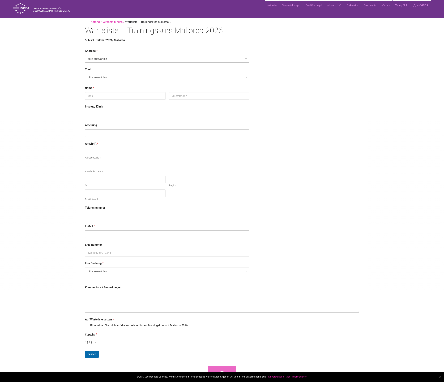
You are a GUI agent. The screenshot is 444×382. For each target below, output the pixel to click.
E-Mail (90, 226)
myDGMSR (422, 5)
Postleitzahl (91, 199)
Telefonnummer (95, 207)
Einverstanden (276, 376)
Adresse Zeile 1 (93, 157)
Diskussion (352, 5)
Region (172, 185)
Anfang (95, 22)
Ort (86, 185)
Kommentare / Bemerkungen (103, 287)
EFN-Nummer (93, 244)
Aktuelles (272, 5)
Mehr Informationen (296, 376)
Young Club (401, 5)
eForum (386, 5)
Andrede (91, 51)
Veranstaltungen (291, 5)
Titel (88, 69)
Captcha (91, 334)
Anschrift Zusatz (94, 171)
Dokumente (370, 5)
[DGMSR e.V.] (45, 12)
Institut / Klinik (94, 106)
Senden (92, 354)
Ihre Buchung (94, 263)
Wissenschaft (334, 5)
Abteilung (91, 125)
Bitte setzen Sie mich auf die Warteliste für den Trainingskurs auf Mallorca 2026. (139, 325)
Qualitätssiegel (314, 5)
